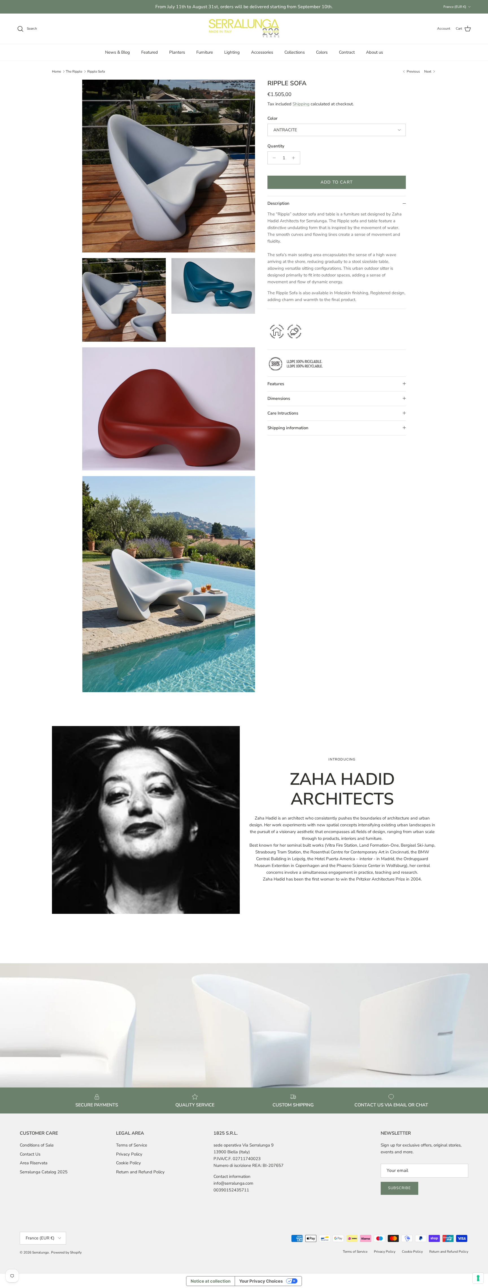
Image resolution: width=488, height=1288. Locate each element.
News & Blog (117, 52)
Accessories (262, 52)
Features (275, 384)
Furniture (204, 52)
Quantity (275, 146)
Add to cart (337, 182)
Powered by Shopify (66, 1252)
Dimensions (278, 398)
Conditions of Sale (37, 1145)
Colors (322, 52)
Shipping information (287, 428)
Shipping (301, 104)
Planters (177, 52)
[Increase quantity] (295, 158)
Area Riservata (33, 1163)
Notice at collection (210, 1281)
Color (272, 118)
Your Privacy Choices (261, 1281)
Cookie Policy (128, 1163)
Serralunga (40, 1252)
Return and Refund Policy (140, 1172)
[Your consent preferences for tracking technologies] (478, 1278)
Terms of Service (131, 1145)
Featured (149, 52)
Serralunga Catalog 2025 (43, 1172)
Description (278, 203)
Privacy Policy (129, 1154)
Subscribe (399, 1188)
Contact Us (30, 1154)
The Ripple (74, 71)
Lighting (232, 52)
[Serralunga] (244, 28)
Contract (347, 52)
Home (56, 71)
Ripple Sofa (96, 71)
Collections (294, 52)
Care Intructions (282, 413)
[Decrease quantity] (273, 158)
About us (374, 52)
